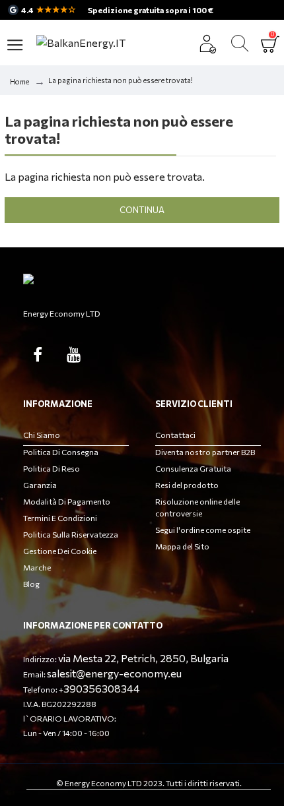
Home (19, 81)
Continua (142, 209)
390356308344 (101, 688)
